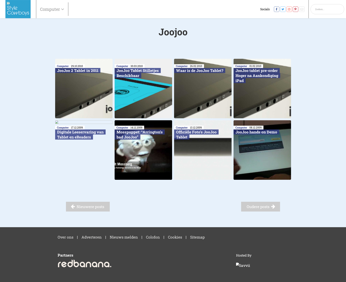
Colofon (153, 237)
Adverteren (91, 237)
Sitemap (197, 237)
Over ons (65, 237)
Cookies (175, 237)
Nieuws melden (124, 237)
